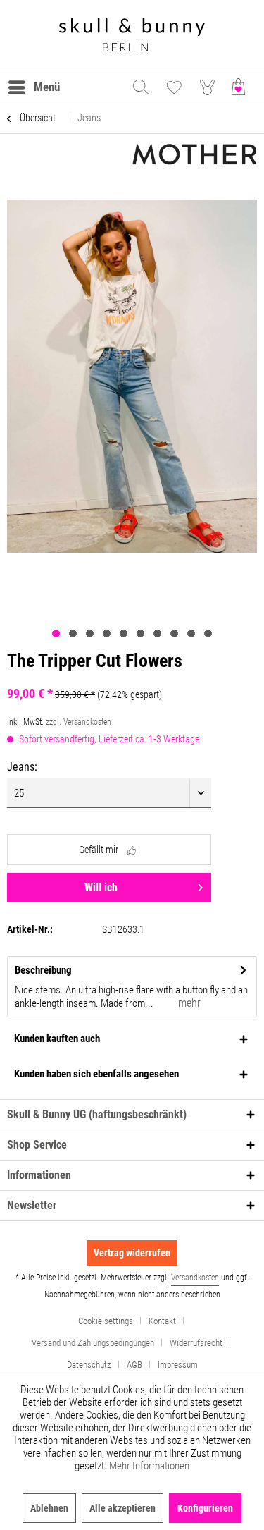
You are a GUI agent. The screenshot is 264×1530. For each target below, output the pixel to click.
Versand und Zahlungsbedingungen (93, 1343)
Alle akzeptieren (122, 1508)
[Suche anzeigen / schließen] (140, 87)
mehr (188, 1003)
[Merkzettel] (174, 87)
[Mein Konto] (208, 87)
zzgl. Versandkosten (78, 722)
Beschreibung (43, 970)
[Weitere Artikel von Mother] (195, 155)
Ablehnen (49, 1508)
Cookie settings (105, 1321)
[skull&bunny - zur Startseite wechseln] (132, 36)
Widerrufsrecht (196, 1343)
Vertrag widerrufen (132, 1253)
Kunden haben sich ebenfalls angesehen (96, 1073)
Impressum (178, 1364)
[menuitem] (33, 87)
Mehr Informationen (149, 1465)
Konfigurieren (205, 1508)
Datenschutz (89, 1364)
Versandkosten (195, 1278)
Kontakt (162, 1321)
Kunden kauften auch (57, 1038)
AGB (134, 1364)
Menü (47, 87)
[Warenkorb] (241, 87)
